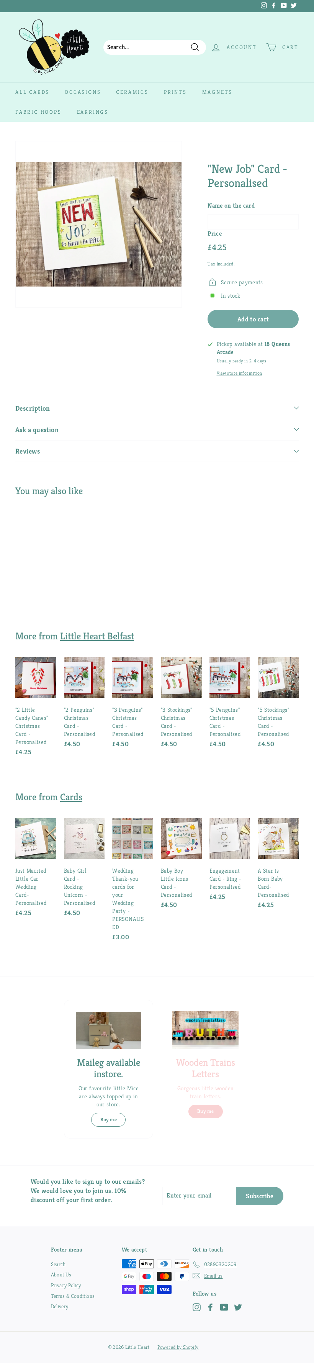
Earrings (92, 111)
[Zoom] (99, 224)
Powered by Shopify (178, 1347)
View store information (239, 373)
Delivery (60, 1306)
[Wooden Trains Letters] (205, 1029)
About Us (61, 1274)
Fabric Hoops (38, 111)
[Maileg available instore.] (108, 1030)
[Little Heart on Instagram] (197, 1307)
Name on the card (231, 206)
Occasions (83, 91)
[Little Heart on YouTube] (224, 1307)
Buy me (108, 1119)
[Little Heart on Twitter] (238, 1307)
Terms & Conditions (73, 1296)
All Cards (32, 91)
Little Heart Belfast (97, 636)
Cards (71, 797)
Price (215, 233)
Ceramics (132, 91)
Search (58, 1264)
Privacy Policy (66, 1285)
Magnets (217, 91)
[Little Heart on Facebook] (210, 1307)
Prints (175, 91)
